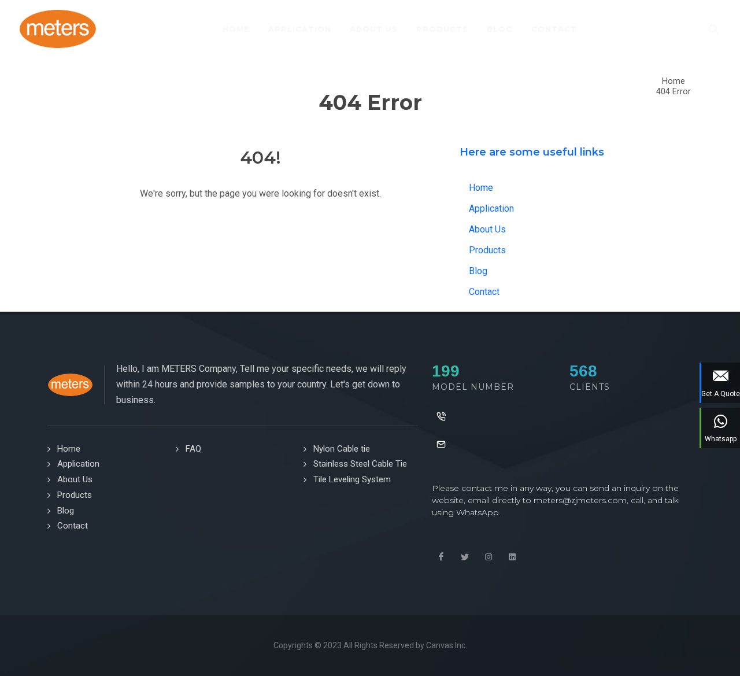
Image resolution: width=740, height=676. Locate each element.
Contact (484, 291)
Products (487, 250)
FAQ (193, 449)
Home (673, 81)
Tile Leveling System (352, 479)
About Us (487, 229)
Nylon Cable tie (341, 449)
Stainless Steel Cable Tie (360, 464)
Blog (478, 270)
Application (491, 208)
